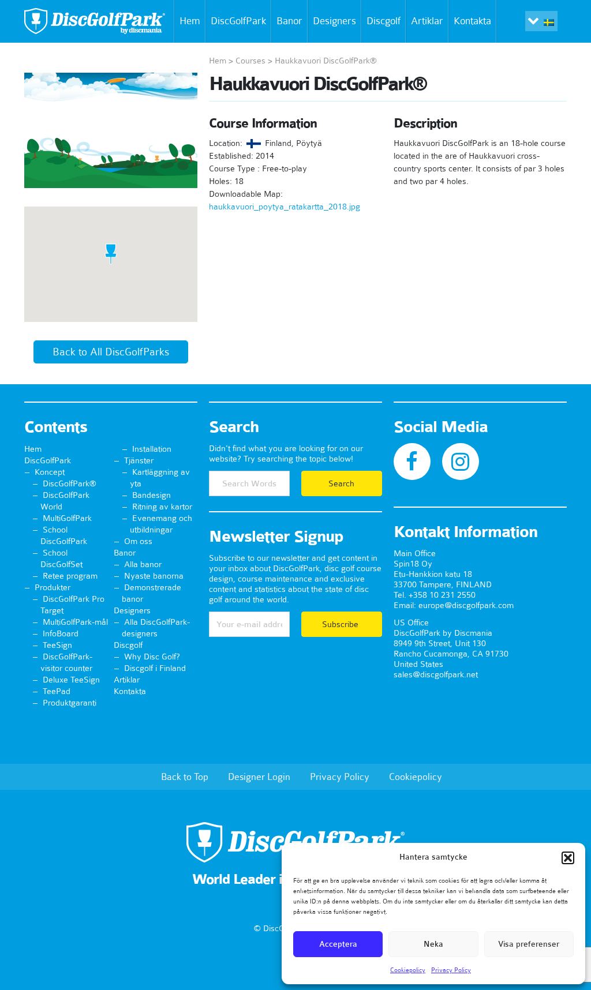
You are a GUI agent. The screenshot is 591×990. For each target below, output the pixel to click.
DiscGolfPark (238, 21)
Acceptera (338, 944)
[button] (568, 858)
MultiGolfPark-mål (75, 622)
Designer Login (259, 776)
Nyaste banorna (154, 576)
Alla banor (143, 564)
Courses (250, 60)
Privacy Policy (451, 970)
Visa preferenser (528, 944)
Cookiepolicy (407, 970)
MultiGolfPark (67, 518)
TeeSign (57, 645)
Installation (151, 449)
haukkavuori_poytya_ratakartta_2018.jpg (284, 206)
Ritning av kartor (162, 506)
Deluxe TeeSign (71, 679)
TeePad (56, 691)
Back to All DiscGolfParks (111, 352)
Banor (289, 21)
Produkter (52, 587)
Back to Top (184, 776)
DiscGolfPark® (69, 483)
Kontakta (472, 21)
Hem (189, 21)
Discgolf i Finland (155, 668)
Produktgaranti (69, 702)
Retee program (70, 576)
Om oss (138, 541)
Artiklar (427, 21)
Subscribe (341, 624)
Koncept (50, 472)
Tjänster (139, 460)
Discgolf (383, 21)
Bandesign (151, 495)
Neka (433, 944)
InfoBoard (60, 633)
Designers (334, 21)
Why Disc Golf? (152, 656)
